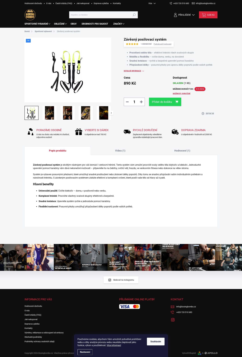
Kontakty (117, 3)
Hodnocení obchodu (33, 3)
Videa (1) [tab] (120, 150)
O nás (48, 3)
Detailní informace (132, 71)
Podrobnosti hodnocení (162, 44)
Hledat (134, 15)
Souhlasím (155, 341)
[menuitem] (38, 24)
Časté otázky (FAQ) (63, 3)
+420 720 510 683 (184, 312)
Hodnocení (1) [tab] (182, 150)
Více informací (114, 345)
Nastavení (85, 352)
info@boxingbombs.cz (186, 307)
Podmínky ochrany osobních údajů (39, 341)
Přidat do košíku (162, 102)
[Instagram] (173, 319)
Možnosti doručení (181, 94)
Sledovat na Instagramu (123, 280)
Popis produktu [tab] (57, 150)
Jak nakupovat (82, 3)
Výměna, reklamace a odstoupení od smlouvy (44, 333)
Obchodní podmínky (33, 337)
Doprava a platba (101, 3)
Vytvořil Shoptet (189, 353)
